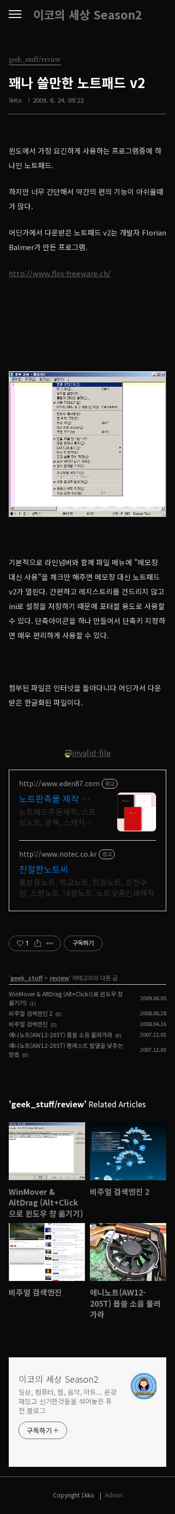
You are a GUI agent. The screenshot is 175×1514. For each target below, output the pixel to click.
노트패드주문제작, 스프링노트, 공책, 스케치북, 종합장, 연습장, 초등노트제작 (57, 817)
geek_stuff (26, 977)
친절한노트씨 (44, 869)
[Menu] (15, 14)
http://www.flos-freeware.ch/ (60, 273)
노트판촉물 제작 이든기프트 (54, 798)
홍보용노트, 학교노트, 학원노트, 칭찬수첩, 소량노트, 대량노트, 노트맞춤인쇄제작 (87, 887)
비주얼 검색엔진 (28, 1024)
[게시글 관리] (50, 943)
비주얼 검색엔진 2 (30, 1013)
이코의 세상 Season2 (87, 14)
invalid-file (91, 752)
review (59, 977)
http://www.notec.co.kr (58, 854)
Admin (113, 1495)
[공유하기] (38, 943)
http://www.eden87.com (59, 783)
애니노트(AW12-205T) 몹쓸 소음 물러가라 (60, 1034)
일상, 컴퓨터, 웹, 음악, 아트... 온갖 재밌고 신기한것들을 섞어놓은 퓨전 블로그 (67, 1401)
